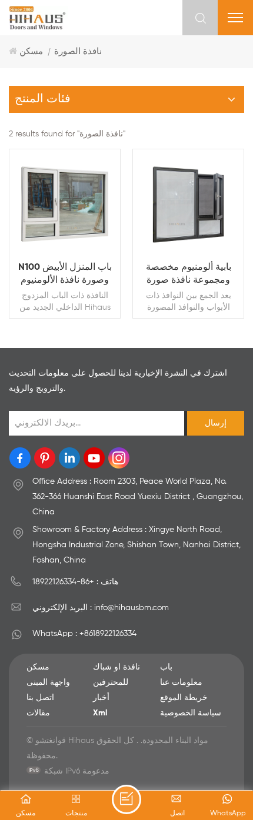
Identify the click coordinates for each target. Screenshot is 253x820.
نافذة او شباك (116, 667)
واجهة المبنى (48, 682)
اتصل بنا (40, 698)
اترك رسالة (126, 799)
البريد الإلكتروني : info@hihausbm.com (100, 608)
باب (166, 667)
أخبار (101, 698)
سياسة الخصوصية (190, 713)
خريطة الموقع (184, 698)
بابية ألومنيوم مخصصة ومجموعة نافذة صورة (188, 274)
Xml (100, 713)
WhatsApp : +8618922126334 (84, 634)
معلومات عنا (181, 682)
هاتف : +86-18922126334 (75, 582)
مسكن (31, 51)
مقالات (38, 713)
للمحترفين (110, 682)
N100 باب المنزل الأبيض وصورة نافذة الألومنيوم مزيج (65, 275)
